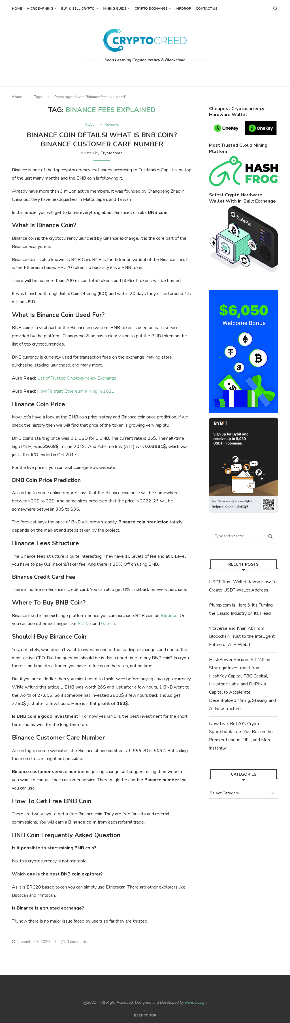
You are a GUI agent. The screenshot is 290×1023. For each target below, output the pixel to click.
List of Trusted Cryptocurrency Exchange (76, 378)
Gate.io (108, 623)
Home (17, 8)
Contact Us (207, 8)
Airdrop (183, 8)
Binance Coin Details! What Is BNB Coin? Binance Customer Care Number (102, 139)
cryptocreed (112, 153)
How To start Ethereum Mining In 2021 (75, 391)
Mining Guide (114, 8)
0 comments (77, 941)
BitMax (85, 623)
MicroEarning (40, 8)
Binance (169, 615)
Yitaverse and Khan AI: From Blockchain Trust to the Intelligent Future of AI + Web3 (242, 636)
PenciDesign (196, 1002)
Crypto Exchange (151, 8)
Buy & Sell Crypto (78, 8)
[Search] (275, 8)
